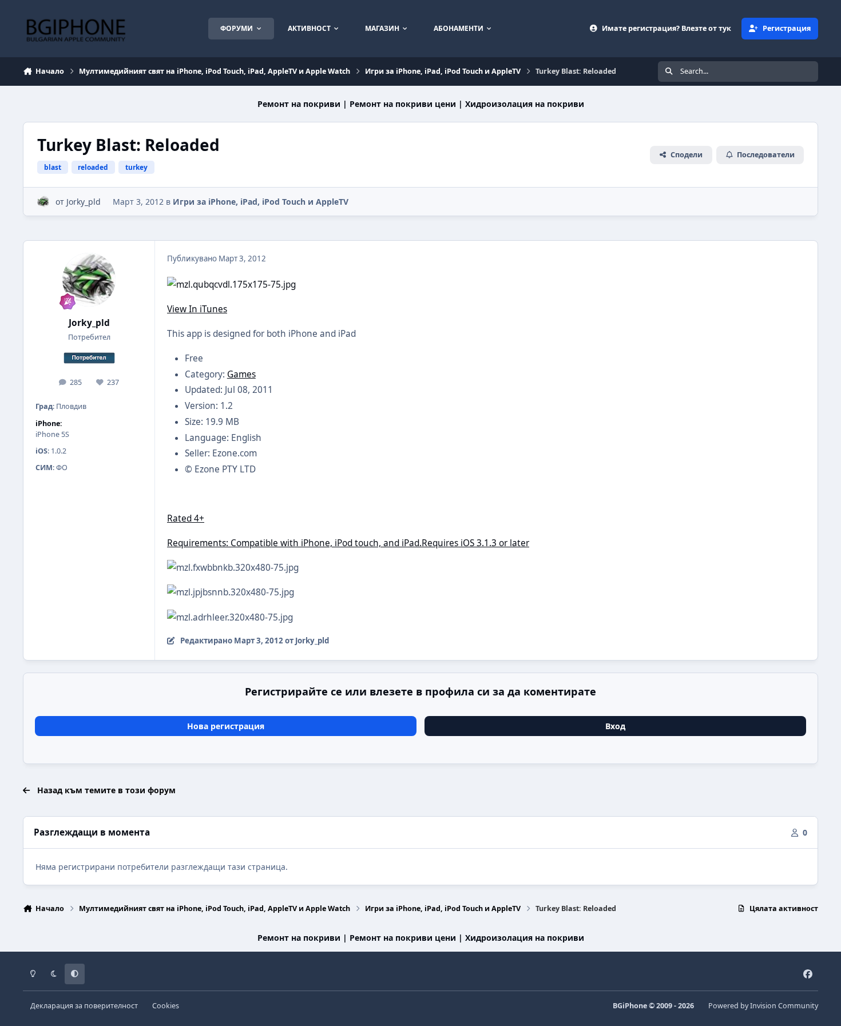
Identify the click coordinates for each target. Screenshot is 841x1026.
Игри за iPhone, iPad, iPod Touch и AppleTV (260, 201)
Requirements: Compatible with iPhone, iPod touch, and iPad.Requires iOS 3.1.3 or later (348, 543)
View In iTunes (197, 309)
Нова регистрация (225, 726)
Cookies (165, 1006)
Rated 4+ (185, 518)
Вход (615, 726)
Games (241, 374)
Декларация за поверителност (84, 1006)
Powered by (763, 1006)
